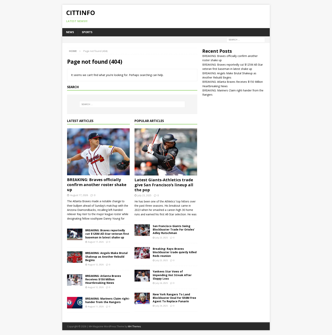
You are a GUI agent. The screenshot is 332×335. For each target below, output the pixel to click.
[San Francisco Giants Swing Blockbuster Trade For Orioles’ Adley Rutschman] (142, 230)
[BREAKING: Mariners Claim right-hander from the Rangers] (74, 302)
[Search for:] (246, 39)
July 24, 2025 (161, 283)
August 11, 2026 (96, 306)
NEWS (70, 32)
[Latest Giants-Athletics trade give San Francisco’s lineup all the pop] (165, 151)
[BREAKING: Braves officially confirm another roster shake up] (98, 151)
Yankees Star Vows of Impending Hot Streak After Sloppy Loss (172, 275)
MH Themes (134, 326)
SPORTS (87, 32)
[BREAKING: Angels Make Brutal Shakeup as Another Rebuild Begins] (74, 257)
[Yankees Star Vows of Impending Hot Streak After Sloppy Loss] (142, 275)
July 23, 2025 (144, 195)
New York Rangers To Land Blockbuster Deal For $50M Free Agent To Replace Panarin (174, 297)
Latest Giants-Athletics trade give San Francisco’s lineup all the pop (163, 184)
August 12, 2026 (96, 264)
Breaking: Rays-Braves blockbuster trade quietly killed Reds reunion (175, 252)
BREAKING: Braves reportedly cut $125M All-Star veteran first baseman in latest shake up (107, 233)
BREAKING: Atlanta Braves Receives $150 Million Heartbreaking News (103, 279)
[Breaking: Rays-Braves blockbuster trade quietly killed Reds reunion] (142, 253)
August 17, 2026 (79, 195)
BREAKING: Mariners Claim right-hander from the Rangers (107, 300)
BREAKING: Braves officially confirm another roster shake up (96, 184)
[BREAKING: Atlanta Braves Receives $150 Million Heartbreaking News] (74, 280)
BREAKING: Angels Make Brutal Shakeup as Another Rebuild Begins (106, 256)
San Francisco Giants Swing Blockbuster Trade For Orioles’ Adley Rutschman (174, 229)
